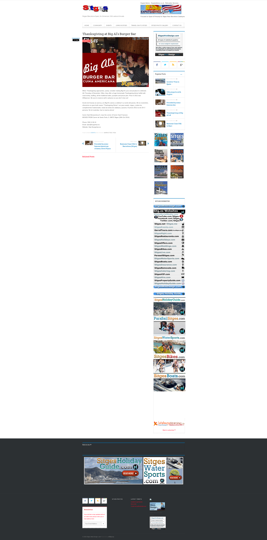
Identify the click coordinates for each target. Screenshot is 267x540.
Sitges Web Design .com (94, 536)
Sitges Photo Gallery (159, 25)
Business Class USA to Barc (174, 125)
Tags (114, 132)
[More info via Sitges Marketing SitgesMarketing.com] (169, 208)
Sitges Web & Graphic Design (156, 514)
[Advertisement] (122, 450)
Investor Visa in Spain (173, 83)
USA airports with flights (174, 93)
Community (97, 25)
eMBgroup (111, 536)
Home (86, 25)
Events (109, 25)
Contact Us (176, 25)
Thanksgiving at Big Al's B (175, 114)
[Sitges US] (103, 8)
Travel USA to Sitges (139, 25)
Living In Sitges (121, 25)
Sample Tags (108, 132)
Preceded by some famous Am (173, 104)
